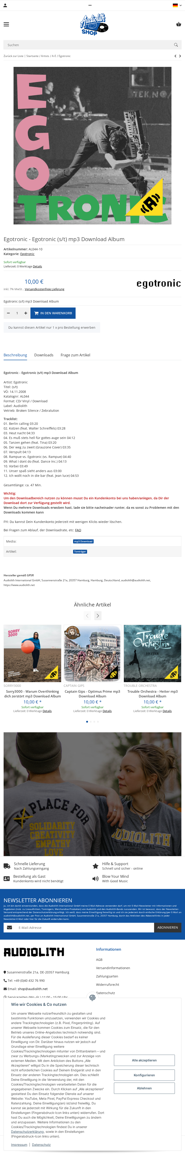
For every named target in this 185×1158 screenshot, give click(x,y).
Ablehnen (144, 1088)
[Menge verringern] (8, 313)
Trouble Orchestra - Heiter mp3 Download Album (152, 693)
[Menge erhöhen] (25, 313)
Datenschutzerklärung (27, 1131)
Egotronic (27, 254)
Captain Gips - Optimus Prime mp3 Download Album (92, 693)
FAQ (78, 530)
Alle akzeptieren (144, 1060)
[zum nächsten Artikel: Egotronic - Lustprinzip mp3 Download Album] (175, 56)
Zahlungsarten (107, 976)
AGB (99, 959)
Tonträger (80, 551)
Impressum (19, 1145)
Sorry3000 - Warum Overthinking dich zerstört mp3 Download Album (32, 693)
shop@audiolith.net (33, 989)
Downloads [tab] (43, 355)
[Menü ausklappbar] (6, 24)
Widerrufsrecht (107, 984)
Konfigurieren (144, 1075)
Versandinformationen (113, 968)
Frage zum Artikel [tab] (75, 355)
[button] (90, 5)
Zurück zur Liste (13, 56)
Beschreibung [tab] (15, 355)
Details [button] (37, 266)
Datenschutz (41, 1145)
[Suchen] (176, 45)
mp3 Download (83, 541)
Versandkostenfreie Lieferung (44, 289)
